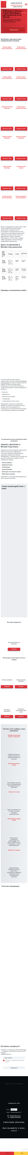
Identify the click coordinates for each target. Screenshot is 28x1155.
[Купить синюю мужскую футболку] (7, 88)
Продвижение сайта (14, 1103)
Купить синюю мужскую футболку (7, 77)
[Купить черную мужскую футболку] (7, 58)
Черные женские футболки (7, 137)
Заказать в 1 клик (7, 68)
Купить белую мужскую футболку (21, 47)
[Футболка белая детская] (21, 178)
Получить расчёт (14, 29)
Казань (13, 1109)
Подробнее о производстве (14, 25)
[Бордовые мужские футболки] (7, 118)
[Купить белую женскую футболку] (21, 118)
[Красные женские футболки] (21, 148)
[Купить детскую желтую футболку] (7, 208)
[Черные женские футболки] (7, 148)
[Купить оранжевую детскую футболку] (21, 208)
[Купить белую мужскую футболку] (21, 58)
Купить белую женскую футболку (21, 107)
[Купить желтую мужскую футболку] (21, 88)
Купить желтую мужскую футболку (21, 77)
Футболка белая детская (21, 167)
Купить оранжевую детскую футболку (21, 197)
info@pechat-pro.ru (17, 5)
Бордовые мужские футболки (7, 107)
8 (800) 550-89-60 (16, 3)
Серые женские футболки (7, 167)
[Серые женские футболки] (7, 178)
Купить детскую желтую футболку (7, 197)
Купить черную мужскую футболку (7, 47)
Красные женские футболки (21, 137)
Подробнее (14, 649)
